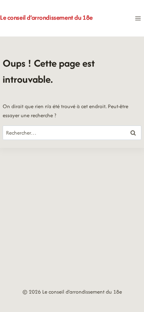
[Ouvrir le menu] (138, 18)
